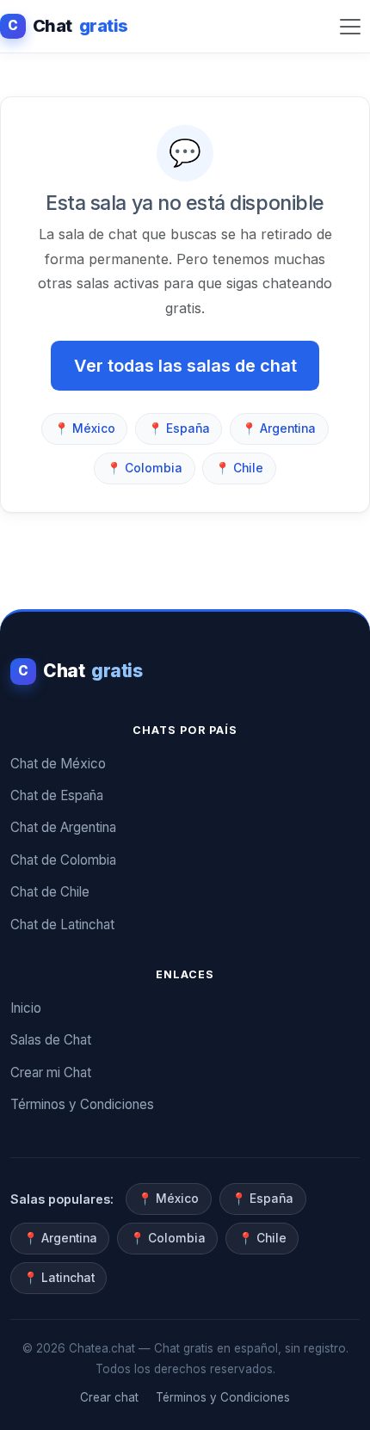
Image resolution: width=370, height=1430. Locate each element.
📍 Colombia (144, 468)
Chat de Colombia (63, 860)
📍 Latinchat (59, 1278)
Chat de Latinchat (62, 924)
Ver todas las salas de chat (185, 365)
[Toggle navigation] (350, 26)
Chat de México (58, 763)
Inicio (25, 1008)
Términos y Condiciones (82, 1104)
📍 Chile (239, 468)
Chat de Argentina (63, 827)
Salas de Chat (50, 1040)
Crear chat (109, 1397)
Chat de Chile (49, 892)
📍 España (179, 428)
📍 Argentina (279, 428)
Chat (68, 25)
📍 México (84, 428)
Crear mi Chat (50, 1072)
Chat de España (56, 795)
